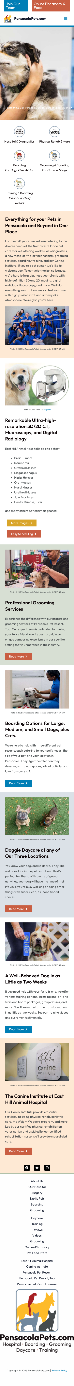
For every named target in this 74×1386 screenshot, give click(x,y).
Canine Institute (37, 1266)
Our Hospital (37, 1187)
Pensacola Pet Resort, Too (37, 1278)
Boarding (37, 1204)
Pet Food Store (37, 1253)
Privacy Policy (59, 1370)
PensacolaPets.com (30, 18)
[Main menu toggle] (66, 18)
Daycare (37, 1218)
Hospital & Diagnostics (19, 141)
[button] (16, 5)
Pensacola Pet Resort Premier (37, 1284)
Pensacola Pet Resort (37, 1272)
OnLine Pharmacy (37, 1247)
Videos (37, 1235)
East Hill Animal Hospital (37, 1261)
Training (37, 1224)
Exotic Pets (37, 1198)
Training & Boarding (19, 198)
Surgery (37, 1193)
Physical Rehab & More (54, 141)
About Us (37, 1181)
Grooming (37, 1210)
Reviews (37, 1230)
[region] (37, 73)
